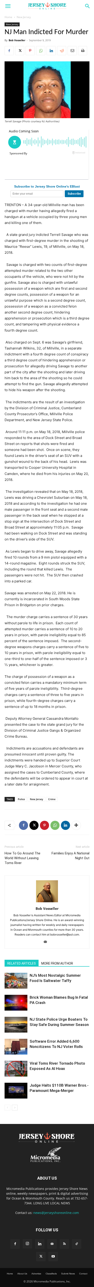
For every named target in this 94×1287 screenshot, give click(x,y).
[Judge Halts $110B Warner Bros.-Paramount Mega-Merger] (16, 1091)
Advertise (36, 1273)
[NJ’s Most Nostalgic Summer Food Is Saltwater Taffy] (16, 981)
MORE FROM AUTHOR (57, 963)
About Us (22, 1273)
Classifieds (51, 1273)
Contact (83, 1273)
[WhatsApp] (40, 50)
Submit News (68, 1273)
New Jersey (24, 17)
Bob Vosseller (17, 40)
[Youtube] (53, 1256)
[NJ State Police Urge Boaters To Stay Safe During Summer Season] (16, 1025)
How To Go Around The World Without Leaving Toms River (22, 858)
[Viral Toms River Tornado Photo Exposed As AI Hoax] (16, 1069)
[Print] (82, 50)
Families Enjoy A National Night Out (70, 855)
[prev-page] (7, 1107)
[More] (76, 825)
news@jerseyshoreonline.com (56, 1213)
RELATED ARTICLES (21, 963)
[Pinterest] (30, 50)
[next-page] (15, 1107)
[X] (19, 50)
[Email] (72, 50)
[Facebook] (9, 50)
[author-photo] (47, 902)
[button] (7, 6)
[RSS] (64, 1244)
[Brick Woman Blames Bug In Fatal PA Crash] (16, 1003)
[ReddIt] (61, 50)
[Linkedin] (51, 50)
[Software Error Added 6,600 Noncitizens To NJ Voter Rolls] (16, 1047)
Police (21, 799)
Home (8, 17)
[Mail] (47, 942)
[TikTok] (76, 1244)
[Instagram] (27, 1243)
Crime (51, 799)
